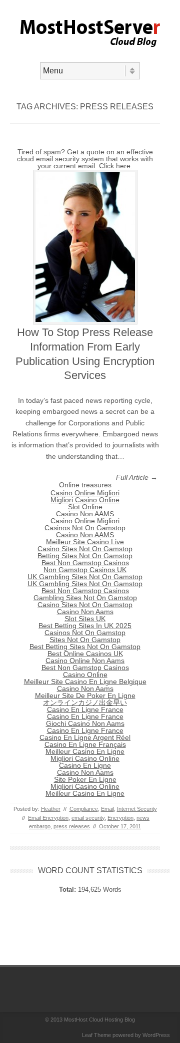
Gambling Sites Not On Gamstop (85, 598)
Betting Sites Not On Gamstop (85, 556)
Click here (114, 166)
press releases (72, 826)
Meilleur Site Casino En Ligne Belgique (85, 682)
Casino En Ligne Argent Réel (85, 737)
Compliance (84, 809)
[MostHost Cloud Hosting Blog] (90, 54)
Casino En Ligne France (85, 709)
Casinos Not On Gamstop (85, 528)
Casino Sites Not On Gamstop (85, 549)
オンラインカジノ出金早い (85, 702)
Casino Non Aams (85, 612)
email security (88, 818)
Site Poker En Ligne (85, 779)
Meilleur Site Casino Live (85, 542)
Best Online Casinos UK (85, 654)
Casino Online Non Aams (85, 661)
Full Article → (137, 477)
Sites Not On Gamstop (85, 640)
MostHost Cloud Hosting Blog (99, 1020)
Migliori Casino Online (85, 500)
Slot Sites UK (85, 619)
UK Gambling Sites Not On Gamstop (85, 577)
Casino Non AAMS (85, 514)
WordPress (156, 1035)
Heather (50, 809)
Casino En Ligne (85, 765)
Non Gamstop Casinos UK (85, 570)
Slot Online (85, 507)
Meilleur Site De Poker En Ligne (85, 695)
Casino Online (85, 675)
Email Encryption (48, 818)
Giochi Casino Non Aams (85, 723)
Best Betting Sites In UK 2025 (85, 626)
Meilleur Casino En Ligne (85, 751)
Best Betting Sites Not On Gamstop (85, 647)
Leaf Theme (96, 1035)
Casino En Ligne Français (85, 744)
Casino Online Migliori (85, 493)
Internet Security (137, 809)
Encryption (121, 818)
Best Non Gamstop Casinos (85, 563)
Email (107, 809)
